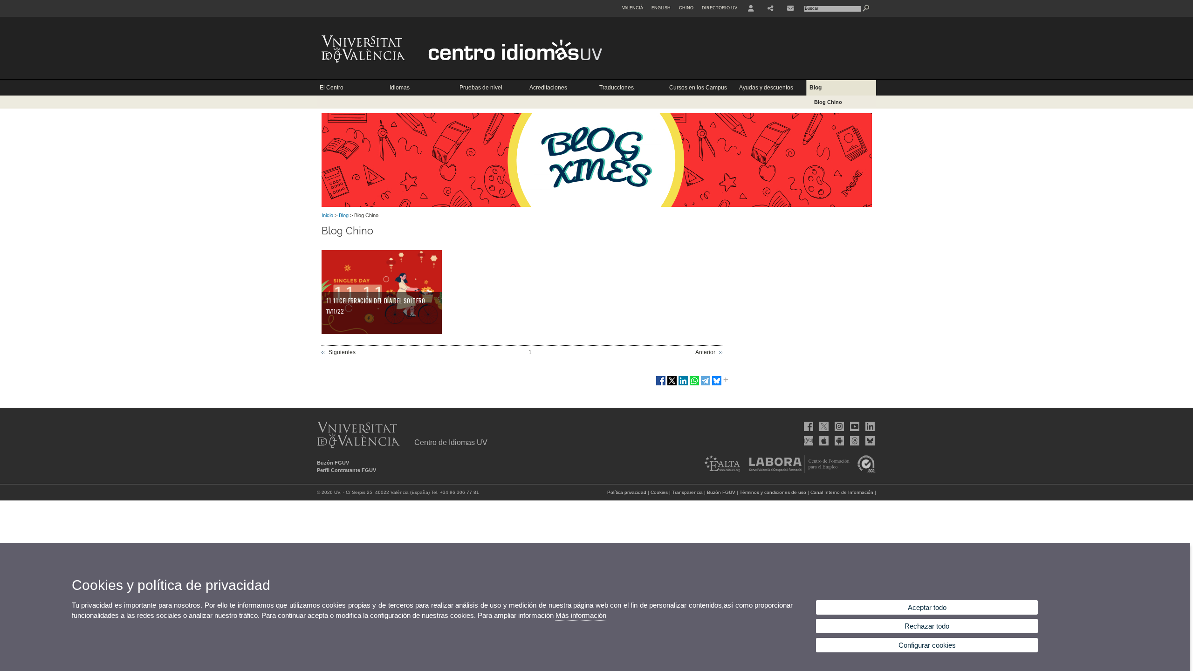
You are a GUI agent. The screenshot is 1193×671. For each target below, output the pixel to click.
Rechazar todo (927, 626)
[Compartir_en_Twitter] (672, 384)
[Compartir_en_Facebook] (660, 384)
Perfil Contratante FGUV (346, 470)
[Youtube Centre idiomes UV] (854, 426)
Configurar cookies (927, 645)
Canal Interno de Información (841, 492)
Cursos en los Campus (698, 87)
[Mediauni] (808, 440)
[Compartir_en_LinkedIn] (683, 384)
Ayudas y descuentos (766, 87)
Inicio (327, 215)
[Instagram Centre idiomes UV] (838, 426)
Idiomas (400, 87)
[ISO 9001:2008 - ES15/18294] (864, 471)
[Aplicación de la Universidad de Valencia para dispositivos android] (838, 440)
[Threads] (854, 440)
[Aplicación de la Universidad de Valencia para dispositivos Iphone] (823, 440)
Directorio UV (719, 8)
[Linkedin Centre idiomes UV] (869, 426)
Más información (580, 615)
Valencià (632, 8)
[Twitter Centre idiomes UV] (823, 426)
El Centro (331, 87)
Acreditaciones (548, 87)
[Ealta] (719, 471)
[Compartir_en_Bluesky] (716, 384)
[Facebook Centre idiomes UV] (808, 426)
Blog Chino (828, 102)
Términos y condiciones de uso (773, 492)
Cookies (659, 492)
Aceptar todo (927, 607)
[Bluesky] (869, 440)
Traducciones (616, 87)
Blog (815, 87)
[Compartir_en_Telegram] (705, 384)
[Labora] (796, 471)
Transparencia (687, 492)
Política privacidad (626, 492)
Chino (686, 8)
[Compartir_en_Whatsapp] (694, 384)
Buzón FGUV (333, 463)
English (661, 8)
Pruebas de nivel (480, 87)
